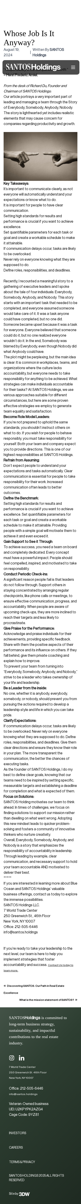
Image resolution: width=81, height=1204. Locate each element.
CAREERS (16, 1147)
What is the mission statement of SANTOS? (46, 1000)
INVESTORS (17, 1133)
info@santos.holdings (23, 1094)
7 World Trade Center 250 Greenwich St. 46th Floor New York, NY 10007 (28, 1072)
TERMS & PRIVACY (22, 1162)
